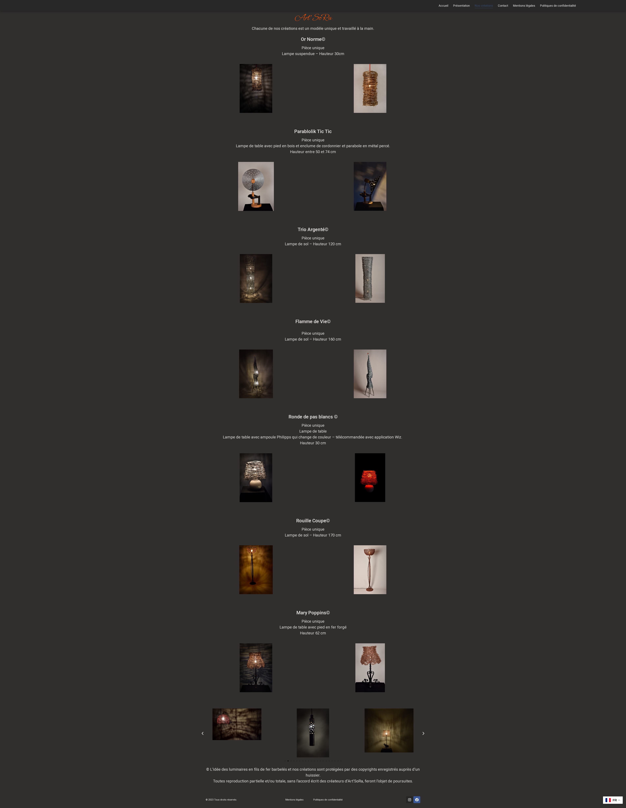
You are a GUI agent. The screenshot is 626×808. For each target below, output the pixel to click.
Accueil (443, 5)
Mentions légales (524, 5)
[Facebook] (416, 799)
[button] (203, 733)
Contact (503, 5)
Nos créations (484, 5)
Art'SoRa (313, 18)
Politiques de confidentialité (558, 5)
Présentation (461, 5)
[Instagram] (409, 799)
